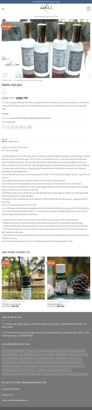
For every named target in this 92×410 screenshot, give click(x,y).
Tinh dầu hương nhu (55, 304)
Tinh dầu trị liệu (79, 366)
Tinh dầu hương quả (40, 362)
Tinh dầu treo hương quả (47, 366)
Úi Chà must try (58, 374)
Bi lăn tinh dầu (7, 351)
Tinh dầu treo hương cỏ (73, 362)
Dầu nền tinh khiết (26, 355)
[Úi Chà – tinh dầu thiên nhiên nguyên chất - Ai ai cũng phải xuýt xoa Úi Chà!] (46, 9)
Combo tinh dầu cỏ (33, 351)
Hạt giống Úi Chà (61, 355)
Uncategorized (52, 370)
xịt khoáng (11, 122)
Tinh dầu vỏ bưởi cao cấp (11, 304)
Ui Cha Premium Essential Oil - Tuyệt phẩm (31, 370)
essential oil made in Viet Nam (19, 118)
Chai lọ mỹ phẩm (19, 351)
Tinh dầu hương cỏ (74, 359)
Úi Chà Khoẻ (47, 374)
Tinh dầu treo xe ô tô (65, 366)
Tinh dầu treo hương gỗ (10, 366)
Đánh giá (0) (14, 141)
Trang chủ (6, 80)
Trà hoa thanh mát (9, 370)
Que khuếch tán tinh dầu (45, 359)
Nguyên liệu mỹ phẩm (28, 359)
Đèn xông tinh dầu (81, 374)
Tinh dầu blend (61, 359)
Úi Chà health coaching (33, 374)
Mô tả (4, 141)
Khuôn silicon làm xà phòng (78, 355)
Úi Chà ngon (69, 374)
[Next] (90, 284)
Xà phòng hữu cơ (65, 370)
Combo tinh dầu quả (78, 351)
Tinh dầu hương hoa (24, 362)
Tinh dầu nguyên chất (56, 362)
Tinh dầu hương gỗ (9, 362)
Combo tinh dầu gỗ (48, 351)
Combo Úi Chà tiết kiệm (10, 355)
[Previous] (2, 284)
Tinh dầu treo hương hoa (28, 366)
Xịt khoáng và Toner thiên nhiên (28, 80)
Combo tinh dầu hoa (62, 351)
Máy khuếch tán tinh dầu (11, 359)
